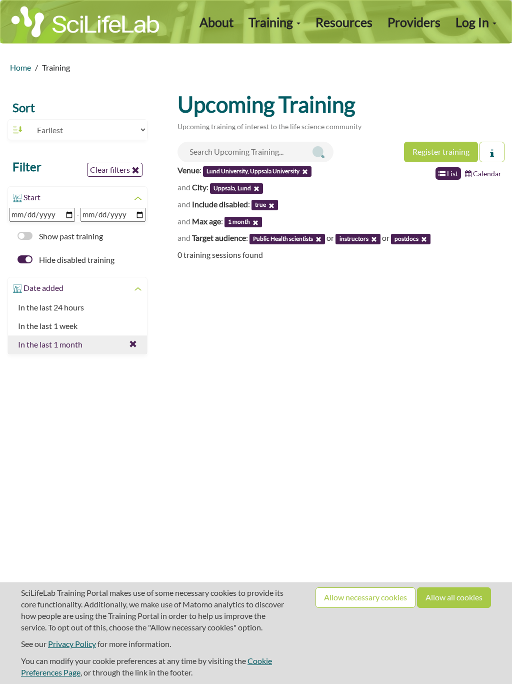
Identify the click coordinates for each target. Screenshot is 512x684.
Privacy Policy (72, 643)
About (217, 22)
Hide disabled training (76, 259)
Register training (441, 151)
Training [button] (272, 22)
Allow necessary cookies (365, 597)
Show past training (70, 236)
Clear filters (111, 169)
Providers (414, 22)
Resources (344, 22)
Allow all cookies (454, 597)
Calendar (487, 173)
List (452, 173)
